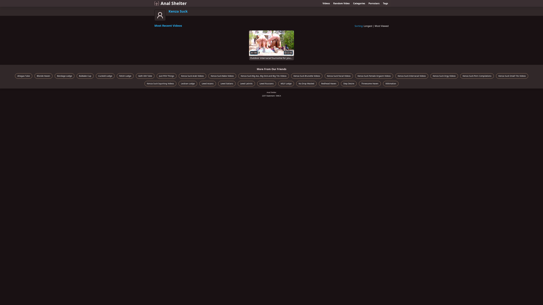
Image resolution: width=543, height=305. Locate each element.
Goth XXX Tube (145, 76)
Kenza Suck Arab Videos (192, 76)
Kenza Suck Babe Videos (222, 76)
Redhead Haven (328, 83)
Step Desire (348, 83)
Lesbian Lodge (188, 83)
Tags (385, 3)
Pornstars (374, 3)
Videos (326, 3)
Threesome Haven (369, 83)
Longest (368, 26)
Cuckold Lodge (105, 76)
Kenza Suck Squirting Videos (160, 83)
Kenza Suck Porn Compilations (477, 76)
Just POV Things (166, 76)
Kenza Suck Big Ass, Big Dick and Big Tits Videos (263, 76)
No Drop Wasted (306, 83)
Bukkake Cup (85, 76)
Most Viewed (382, 26)
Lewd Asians (208, 83)
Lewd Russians (267, 83)
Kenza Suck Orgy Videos (444, 76)
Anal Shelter (174, 3)
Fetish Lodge (125, 76)
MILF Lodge (286, 83)
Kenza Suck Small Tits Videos (512, 76)
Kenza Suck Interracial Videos (412, 76)
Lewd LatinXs (246, 83)
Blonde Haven (43, 76)
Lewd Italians (227, 83)
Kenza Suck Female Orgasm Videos (374, 76)
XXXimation (390, 83)
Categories (359, 3)
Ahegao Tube (23, 76)
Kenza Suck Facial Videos (339, 76)
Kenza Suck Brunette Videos (307, 76)
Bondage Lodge (64, 76)
